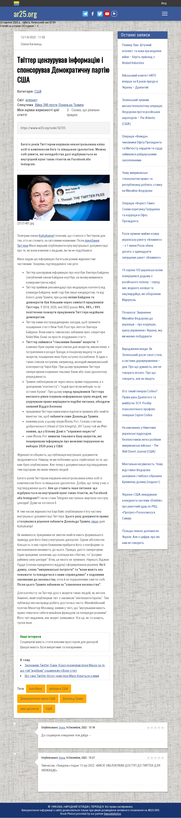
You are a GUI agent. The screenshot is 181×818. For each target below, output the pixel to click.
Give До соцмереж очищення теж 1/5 (148, 727)
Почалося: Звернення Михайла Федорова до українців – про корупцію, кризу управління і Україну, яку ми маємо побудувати (142, 324)
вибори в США (58, 688)
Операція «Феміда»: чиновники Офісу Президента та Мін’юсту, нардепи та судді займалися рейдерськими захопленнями (142, 148)
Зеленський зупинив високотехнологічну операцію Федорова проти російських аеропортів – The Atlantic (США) (142, 112)
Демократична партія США (37, 698)
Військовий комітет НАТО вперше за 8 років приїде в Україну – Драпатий (140, 81)
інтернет (32, 100)
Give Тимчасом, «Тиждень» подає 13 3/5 (155, 758)
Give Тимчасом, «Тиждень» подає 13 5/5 (162, 758)
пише (94, 521)
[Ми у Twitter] (100, 14)
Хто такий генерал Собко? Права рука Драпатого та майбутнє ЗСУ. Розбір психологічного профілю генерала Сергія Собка (139, 403)
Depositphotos (112, 813)
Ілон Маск (35, 688)
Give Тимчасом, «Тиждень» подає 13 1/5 (148, 758)
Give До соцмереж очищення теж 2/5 (152, 727)
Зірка (62, 727)
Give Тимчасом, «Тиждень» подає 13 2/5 (152, 758)
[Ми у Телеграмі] (85, 14)
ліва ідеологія (29, 709)
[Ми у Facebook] (92, 14)
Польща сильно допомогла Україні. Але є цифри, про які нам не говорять (141, 537)
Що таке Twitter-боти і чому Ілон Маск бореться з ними (62, 676)
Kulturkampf (47, 236)
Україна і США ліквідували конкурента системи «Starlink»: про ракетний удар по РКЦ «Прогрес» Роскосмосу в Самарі (142, 506)
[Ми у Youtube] (107, 14)
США (37, 91)
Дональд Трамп (73, 698)
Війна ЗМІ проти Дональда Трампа (59, 105)
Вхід (163, 3)
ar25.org (25, 13)
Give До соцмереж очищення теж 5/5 (162, 727)
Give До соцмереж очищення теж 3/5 (155, 727)
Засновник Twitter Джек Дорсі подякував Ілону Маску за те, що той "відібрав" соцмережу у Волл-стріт (62, 668)
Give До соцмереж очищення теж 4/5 (159, 727)
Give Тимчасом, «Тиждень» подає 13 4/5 (159, 758)
